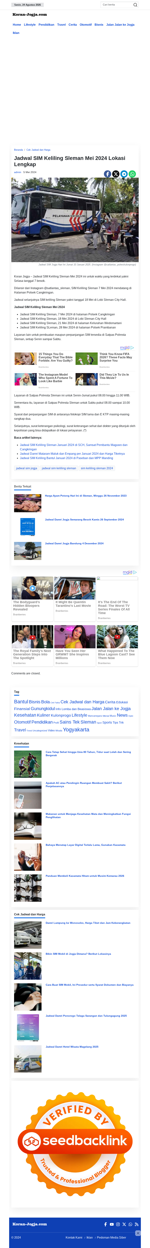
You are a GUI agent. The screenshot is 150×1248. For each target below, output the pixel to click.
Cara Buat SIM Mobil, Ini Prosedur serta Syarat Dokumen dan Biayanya (90, 984)
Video (51, 730)
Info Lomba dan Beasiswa (73, 709)
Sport (99, 723)
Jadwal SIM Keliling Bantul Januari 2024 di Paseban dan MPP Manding (66, 458)
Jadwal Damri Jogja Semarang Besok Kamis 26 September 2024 (84, 519)
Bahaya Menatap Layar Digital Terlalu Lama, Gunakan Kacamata (85, 844)
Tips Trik (118, 722)
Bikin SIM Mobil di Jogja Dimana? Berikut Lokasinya (78, 953)
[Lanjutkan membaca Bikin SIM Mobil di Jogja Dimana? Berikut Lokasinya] (29, 966)
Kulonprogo (61, 715)
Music (113, 715)
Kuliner (43, 715)
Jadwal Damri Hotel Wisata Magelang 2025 (72, 1046)
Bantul (21, 701)
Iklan (16, 32)
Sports (107, 722)
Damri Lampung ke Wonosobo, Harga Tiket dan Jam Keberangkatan (88, 922)
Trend (29, 731)
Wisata (58, 730)
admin (17, 172)
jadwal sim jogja (26, 468)
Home (17, 24)
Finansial (22, 709)
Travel (61, 24)
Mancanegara (95, 716)
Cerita (73, 24)
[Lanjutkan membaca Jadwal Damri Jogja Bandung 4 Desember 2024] (27, 550)
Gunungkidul (43, 708)
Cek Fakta (55, 703)
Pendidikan (46, 24)
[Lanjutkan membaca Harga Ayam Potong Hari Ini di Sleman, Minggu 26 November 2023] (27, 502)
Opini (130, 716)
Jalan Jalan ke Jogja (120, 24)
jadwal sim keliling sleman (59, 468)
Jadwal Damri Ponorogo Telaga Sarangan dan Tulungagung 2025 (86, 1015)
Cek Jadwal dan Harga (38, 149)
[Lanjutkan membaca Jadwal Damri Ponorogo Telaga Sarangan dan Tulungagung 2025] (29, 1028)
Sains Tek (70, 721)
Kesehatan (25, 715)
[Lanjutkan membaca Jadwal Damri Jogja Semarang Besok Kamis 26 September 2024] (27, 526)
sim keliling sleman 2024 (97, 468)
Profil (56, 722)
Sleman (88, 721)
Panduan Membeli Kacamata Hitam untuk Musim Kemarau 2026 (85, 875)
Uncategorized (40, 730)
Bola (45, 702)
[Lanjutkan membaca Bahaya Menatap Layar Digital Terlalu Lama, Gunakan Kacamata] (29, 857)
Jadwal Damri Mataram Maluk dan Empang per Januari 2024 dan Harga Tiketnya (72, 453)
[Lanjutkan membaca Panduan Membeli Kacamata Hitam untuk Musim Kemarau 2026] (29, 888)
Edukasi (122, 702)
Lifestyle (30, 24)
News (122, 715)
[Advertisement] (80, 64)
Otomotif (86, 24)
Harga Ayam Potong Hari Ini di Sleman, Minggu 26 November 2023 (86, 495)
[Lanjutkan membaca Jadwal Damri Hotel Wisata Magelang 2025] (29, 1059)
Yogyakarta (76, 729)
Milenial (106, 716)
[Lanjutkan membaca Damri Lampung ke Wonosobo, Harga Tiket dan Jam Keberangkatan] (29, 935)
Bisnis (99, 24)
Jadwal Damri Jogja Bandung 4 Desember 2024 (74, 543)
